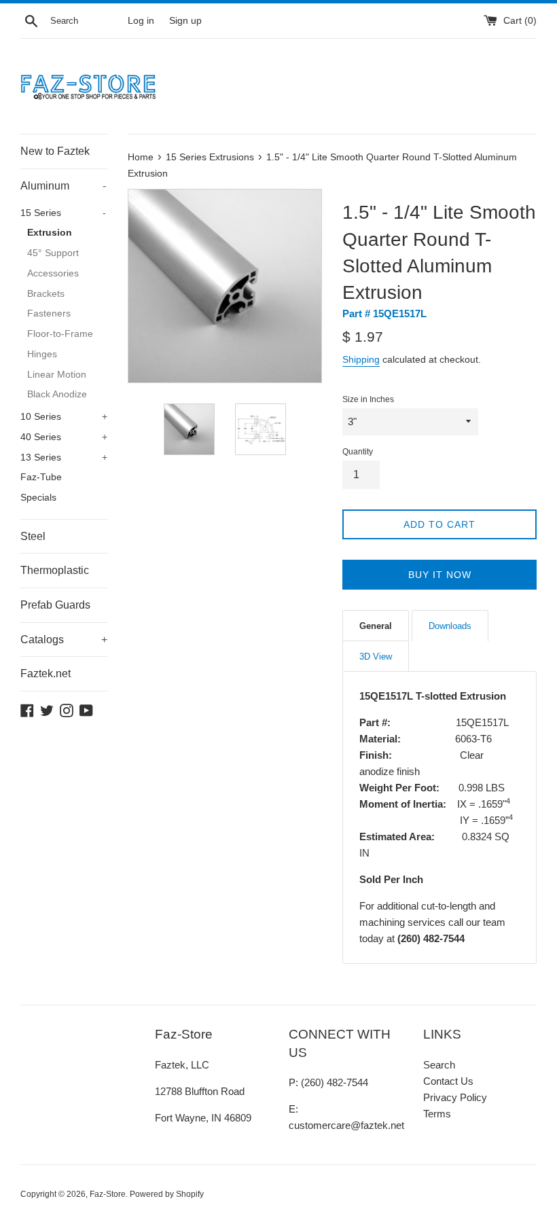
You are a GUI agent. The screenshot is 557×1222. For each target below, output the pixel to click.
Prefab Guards (55, 605)
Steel (33, 536)
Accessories (53, 273)
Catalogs (63, 639)
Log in (141, 21)
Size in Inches (368, 399)
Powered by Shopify (167, 1194)
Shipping (361, 359)
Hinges (42, 354)
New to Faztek (55, 151)
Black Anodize (57, 394)
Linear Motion (56, 375)
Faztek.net (45, 673)
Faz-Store (108, 1194)
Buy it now (439, 574)
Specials (38, 497)
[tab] (375, 625)
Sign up (185, 21)
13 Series (63, 457)
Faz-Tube (41, 477)
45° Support (53, 253)
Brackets (46, 294)
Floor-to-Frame (60, 334)
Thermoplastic (54, 570)
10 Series (63, 417)
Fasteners (49, 313)
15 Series (63, 213)
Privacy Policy (455, 1097)
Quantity (357, 451)
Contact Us (448, 1081)
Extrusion (49, 233)
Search (439, 1065)
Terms (437, 1113)
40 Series (63, 437)
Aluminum (63, 186)
